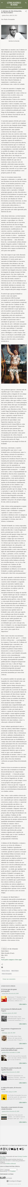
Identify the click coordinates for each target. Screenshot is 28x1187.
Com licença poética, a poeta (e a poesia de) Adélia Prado (12, 1049)
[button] (26, 11)
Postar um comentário (9, 979)
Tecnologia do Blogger (14, 1181)
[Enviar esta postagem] (2, 967)
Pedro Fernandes (7, 973)
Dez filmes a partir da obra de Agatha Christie (11, 1069)
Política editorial (11, 1163)
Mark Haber (15, 970)
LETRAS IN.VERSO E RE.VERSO (14, 3)
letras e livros (6, 970)
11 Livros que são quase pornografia (9, 990)
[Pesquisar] (26, 3)
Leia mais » (23, 1004)
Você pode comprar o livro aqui (11, 959)
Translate (13, 1171)
